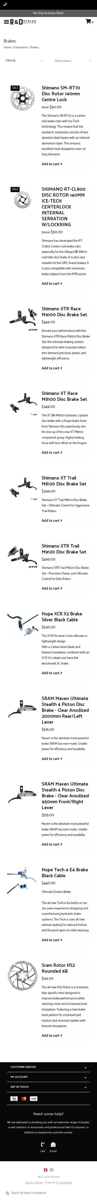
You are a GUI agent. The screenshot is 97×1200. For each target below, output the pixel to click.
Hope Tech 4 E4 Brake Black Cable (65, 873)
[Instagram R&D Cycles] (51, 1170)
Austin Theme (34, 1182)
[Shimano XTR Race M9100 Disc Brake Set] (22, 319)
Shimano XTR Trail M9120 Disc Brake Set (64, 549)
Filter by (11, 60)
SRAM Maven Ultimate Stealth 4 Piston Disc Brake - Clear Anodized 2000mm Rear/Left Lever (65, 710)
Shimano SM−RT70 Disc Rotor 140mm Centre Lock (61, 94)
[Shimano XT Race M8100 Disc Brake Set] (22, 404)
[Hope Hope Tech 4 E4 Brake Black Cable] (22, 880)
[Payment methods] (15, 1098)
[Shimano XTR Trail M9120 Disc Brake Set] (22, 556)
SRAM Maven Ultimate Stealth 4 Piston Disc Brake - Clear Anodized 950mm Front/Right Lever (65, 796)
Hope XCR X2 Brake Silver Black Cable (62, 617)
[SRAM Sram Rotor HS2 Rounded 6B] (22, 975)
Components (20, 47)
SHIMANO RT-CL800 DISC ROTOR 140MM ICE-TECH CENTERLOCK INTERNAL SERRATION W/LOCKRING (63, 207)
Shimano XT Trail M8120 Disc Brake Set (64, 481)
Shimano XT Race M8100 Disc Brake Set (64, 396)
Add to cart (50, 164)
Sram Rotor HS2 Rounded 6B (58, 968)
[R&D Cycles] (23, 21)
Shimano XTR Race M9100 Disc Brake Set (64, 312)
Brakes (34, 47)
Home (7, 47)
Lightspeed (65, 1182)
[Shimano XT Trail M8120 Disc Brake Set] (22, 488)
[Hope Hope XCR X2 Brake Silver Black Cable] (22, 624)
